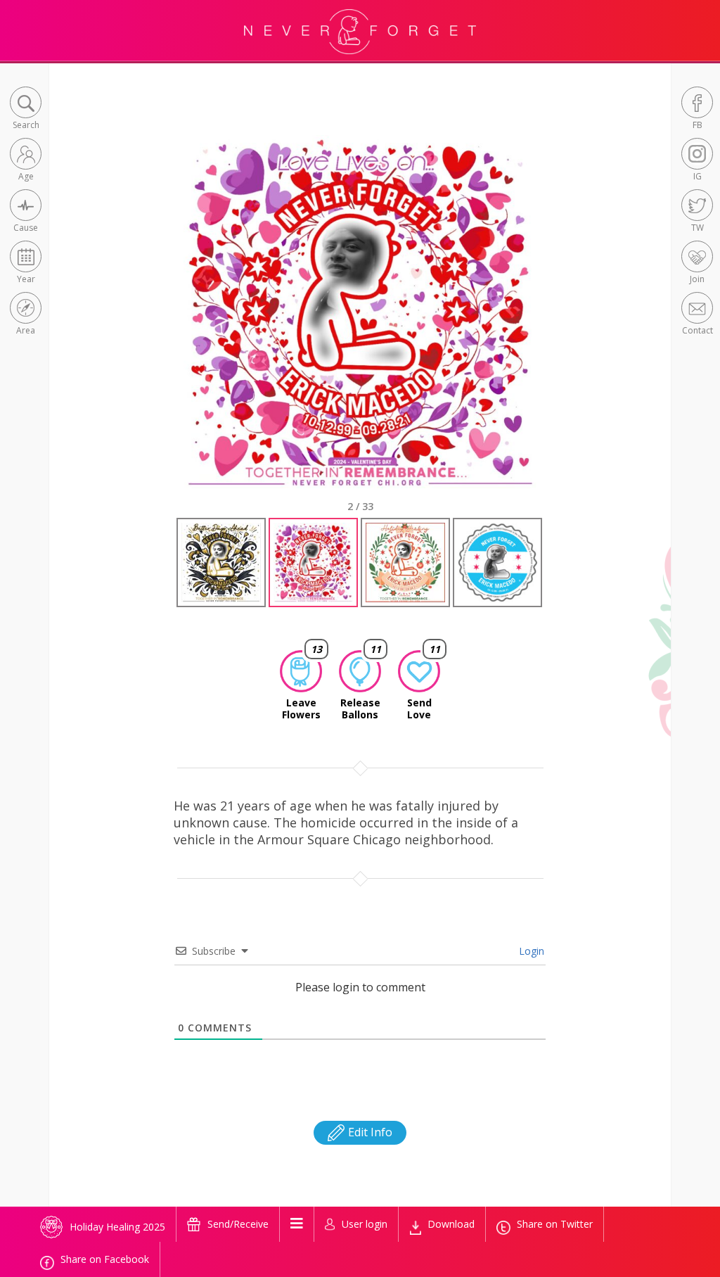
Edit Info (368, 1132)
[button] (26, 109)
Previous (162, 324)
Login (530, 951)
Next (561, 324)
